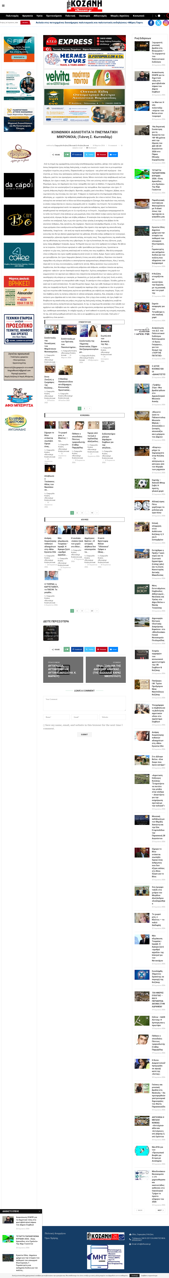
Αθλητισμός (100, 15)
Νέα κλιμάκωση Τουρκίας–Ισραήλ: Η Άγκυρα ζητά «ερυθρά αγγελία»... (64, 546)
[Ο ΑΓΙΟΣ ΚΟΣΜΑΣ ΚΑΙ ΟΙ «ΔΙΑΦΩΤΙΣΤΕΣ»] (142, 370)
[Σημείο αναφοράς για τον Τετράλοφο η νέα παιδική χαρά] (142, 307)
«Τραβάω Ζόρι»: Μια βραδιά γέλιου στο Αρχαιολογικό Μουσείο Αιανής (158, 393)
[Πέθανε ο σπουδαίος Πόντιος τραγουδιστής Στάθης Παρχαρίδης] (78, 425)
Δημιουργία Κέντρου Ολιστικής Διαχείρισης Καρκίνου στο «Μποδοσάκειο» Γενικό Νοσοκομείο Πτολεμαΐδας (158, 629)
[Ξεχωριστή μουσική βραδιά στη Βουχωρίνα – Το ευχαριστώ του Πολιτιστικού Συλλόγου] (142, 46)
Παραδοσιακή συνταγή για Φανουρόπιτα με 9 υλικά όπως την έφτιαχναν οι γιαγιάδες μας (158, 208)
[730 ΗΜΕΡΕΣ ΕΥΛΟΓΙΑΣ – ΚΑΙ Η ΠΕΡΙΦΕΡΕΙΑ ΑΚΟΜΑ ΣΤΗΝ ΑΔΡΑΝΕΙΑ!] (142, 996)
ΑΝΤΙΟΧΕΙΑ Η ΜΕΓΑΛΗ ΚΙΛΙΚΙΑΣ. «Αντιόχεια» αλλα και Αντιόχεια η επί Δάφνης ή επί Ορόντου (158, 1127)
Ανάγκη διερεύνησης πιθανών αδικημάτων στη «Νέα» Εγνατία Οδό (158, 739)
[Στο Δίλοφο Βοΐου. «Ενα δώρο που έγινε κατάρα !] (142, 760)
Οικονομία (84, 15)
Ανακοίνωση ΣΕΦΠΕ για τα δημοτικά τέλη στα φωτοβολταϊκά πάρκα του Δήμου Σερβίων (158, 82)
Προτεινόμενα (54, 15)
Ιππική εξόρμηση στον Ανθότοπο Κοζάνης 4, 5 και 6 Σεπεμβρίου (158, 531)
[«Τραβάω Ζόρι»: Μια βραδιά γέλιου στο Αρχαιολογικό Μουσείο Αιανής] (142, 388)
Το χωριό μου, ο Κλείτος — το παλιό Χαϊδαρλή (158, 920)
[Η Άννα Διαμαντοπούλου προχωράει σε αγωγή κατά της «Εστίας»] (142, 1064)
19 (92, 513)
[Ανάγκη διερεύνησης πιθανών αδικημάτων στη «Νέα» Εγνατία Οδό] (51, 530)
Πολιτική (70, 15)
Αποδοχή (134, 1275)
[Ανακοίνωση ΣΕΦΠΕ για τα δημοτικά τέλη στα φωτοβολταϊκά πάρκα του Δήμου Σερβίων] (142, 76)
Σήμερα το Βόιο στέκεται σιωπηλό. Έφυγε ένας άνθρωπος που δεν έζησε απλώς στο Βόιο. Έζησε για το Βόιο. (158, 863)
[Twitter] (158, 23)
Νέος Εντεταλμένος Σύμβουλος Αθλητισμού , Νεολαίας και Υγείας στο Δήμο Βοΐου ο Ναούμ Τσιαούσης (158, 596)
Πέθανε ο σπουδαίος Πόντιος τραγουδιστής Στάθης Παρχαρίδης (158, 1043)
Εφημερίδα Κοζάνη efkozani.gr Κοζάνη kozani (72, 145)
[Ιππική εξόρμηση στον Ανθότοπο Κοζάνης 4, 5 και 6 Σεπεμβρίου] (142, 527)
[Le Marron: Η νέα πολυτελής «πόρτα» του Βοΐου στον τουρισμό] (142, 106)
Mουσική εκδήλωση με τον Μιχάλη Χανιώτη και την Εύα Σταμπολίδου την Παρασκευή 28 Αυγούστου (158, 827)
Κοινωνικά (138, 15)
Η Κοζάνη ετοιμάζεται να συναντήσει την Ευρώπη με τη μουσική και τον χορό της (158, 283)
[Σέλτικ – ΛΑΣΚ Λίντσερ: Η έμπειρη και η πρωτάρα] (142, 1021)
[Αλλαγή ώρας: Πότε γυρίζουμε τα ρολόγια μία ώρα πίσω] (142, 505)
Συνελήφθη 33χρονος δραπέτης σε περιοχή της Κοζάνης (158, 976)
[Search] (168, 16)
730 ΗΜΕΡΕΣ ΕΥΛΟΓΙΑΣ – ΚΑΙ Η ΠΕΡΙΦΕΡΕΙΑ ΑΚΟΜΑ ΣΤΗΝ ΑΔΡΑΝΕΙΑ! (158, 1000)
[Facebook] (151, 23)
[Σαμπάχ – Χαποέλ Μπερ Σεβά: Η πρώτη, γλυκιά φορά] (142, 484)
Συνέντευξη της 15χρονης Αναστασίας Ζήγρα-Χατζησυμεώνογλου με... (88, 346)
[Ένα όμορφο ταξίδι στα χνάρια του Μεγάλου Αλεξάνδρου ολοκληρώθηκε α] (142, 891)
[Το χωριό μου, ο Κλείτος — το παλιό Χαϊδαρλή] (64, 425)
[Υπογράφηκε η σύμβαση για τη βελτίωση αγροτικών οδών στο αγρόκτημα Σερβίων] (142, 709)
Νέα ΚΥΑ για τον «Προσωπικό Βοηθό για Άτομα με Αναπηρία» (158, 1154)
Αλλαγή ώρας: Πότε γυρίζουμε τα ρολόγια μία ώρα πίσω (158, 507)
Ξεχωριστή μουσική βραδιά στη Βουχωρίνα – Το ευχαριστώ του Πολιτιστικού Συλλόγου (84, 22)
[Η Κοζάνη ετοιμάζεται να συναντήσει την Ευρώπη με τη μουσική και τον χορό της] (142, 277)
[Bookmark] (56, 327)
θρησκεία (27, 15)
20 (92, 611)
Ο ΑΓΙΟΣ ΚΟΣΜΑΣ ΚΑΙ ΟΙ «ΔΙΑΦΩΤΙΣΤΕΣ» (158, 370)
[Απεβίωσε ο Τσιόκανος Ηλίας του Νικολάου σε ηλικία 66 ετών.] (50, 468)
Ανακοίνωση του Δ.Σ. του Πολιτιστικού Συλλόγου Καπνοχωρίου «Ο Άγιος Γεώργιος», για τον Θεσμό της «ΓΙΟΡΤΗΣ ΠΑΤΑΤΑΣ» (158, 342)
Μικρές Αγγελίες (120, 15)
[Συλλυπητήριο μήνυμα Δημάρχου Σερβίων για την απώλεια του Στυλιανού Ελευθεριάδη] (108, 425)
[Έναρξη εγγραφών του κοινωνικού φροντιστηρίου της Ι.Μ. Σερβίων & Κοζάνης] (142, 654)
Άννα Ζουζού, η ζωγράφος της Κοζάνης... (49, 382)
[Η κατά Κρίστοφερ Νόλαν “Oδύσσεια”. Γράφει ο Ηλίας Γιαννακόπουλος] (104, 530)
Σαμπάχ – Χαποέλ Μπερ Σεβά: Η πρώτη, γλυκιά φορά (158, 485)
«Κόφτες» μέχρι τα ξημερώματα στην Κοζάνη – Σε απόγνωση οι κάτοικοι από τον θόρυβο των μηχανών (158, 458)
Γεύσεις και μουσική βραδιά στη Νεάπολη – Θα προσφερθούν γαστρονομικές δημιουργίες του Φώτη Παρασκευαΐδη (158, 1095)
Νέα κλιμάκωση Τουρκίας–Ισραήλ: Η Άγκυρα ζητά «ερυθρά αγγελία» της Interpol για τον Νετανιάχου (158, 948)
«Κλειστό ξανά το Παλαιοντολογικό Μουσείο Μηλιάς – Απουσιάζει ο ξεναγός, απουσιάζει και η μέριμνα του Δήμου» (158, 424)
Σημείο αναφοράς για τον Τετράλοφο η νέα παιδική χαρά (158, 310)
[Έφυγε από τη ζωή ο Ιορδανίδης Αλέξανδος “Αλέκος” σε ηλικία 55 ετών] (93, 425)
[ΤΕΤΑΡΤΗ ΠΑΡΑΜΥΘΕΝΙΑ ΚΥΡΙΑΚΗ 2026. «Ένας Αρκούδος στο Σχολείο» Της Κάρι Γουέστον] (142, 174)
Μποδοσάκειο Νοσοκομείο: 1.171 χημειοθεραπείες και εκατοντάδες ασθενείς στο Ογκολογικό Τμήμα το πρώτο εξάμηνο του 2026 (158, 1186)
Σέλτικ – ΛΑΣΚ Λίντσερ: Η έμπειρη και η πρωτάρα (158, 1021)
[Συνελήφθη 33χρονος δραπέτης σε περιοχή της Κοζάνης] (142, 975)
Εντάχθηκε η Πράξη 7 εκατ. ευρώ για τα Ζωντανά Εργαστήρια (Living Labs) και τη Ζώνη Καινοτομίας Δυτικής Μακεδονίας (158, 562)
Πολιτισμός (12, 15)
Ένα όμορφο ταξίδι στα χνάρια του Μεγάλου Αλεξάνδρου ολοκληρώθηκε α (158, 895)
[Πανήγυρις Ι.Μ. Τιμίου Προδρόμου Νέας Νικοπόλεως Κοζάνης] (142, 684)
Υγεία (39, 15)
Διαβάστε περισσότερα (149, 1275)
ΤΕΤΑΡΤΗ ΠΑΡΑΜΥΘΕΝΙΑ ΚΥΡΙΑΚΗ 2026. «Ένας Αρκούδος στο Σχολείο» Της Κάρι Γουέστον (158, 180)
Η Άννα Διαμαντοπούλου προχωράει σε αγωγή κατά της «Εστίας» (158, 1067)
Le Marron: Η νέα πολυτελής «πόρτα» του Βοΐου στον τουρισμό (158, 109)
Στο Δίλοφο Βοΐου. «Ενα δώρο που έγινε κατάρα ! (158, 760)
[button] (32, 23)
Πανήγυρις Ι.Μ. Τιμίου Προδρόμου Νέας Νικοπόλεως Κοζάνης (158, 688)
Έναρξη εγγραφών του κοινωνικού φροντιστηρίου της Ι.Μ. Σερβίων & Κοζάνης (158, 660)
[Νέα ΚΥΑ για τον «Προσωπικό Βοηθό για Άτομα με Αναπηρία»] (142, 1151)
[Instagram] (166, 23)
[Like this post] (68, 154)
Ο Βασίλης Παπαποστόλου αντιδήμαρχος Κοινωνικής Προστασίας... (65, 384)
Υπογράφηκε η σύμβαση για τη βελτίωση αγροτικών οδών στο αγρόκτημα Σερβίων (158, 713)
